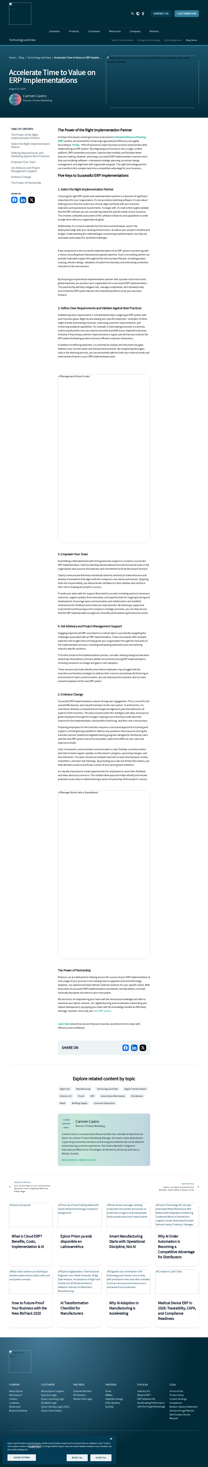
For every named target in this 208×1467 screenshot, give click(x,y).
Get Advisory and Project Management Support (25, 169)
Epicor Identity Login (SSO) (55, 1406)
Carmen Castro (34, 95)
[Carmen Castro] (15, 99)
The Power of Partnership (26, 183)
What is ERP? (144, 1395)
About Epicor (16, 1391)
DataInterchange (114, 1399)
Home (12, 57)
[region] (59, 1449)
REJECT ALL (77, 1457)
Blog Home (191, 40)
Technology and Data (22, 40)
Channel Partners (82, 1391)
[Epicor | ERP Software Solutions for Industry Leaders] (20, 14)
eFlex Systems (112, 1403)
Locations (14, 1403)
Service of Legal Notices (181, 1410)
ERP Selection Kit (146, 1399)
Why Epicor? (15, 1395)
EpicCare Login (49, 1395)
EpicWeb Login (49, 1403)
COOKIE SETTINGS (21, 1457)
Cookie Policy (34, 1446)
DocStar (109, 1406)
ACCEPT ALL (101, 1457)
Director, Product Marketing (37, 100)
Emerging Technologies (148, 40)
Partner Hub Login (82, 1399)
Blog (21, 57)
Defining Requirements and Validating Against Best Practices (30, 154)
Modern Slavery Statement (183, 1406)
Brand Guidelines (18, 1410)
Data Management (173, 40)
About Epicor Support (52, 1391)
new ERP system (102, 1011)
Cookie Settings (178, 1399)
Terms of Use (176, 1391)
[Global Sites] (137, 13)
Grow (108, 1391)
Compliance (175, 1403)
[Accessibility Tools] (143, 13)
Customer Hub (186, 13)
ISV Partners (79, 1395)
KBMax (108, 1395)
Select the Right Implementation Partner (30, 145)
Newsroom (15, 1406)
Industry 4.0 (143, 1391)
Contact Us (161, 13)
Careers (13, 1399)
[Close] (111, 1438)
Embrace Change (21, 177)
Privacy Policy (176, 1395)
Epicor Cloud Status (51, 1410)
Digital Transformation (122, 40)
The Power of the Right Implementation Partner (25, 136)
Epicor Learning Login (52, 1399)
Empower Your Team (23, 162)
